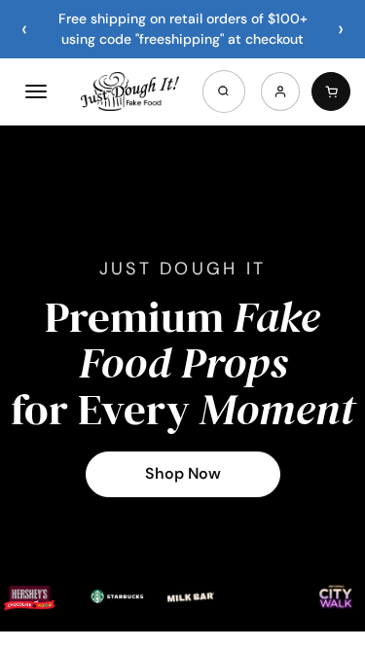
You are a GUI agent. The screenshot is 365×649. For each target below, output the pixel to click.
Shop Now (183, 473)
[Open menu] (36, 91)
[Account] (280, 91)
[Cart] (330, 91)
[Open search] (223, 91)
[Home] (129, 91)
